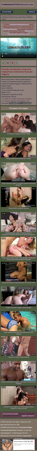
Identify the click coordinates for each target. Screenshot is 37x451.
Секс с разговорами (24, 103)
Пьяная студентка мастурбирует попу (17, 101)
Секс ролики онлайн (10, 414)
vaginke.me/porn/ (28, 416)
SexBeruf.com (29, 31)
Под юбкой (12, 103)
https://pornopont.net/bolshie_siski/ (19, 34)
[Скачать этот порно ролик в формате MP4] (16, 63)
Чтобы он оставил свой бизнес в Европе (18, 99)
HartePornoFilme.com (10, 29)
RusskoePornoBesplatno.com (19, 24)
